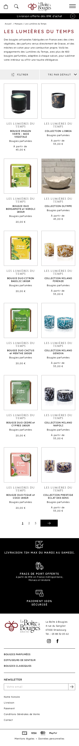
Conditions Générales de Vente (22, 714)
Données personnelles (51, 738)
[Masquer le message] (72, 16)
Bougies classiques (17, 665)
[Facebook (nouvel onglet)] (57, 641)
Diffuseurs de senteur (20, 660)
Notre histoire (12, 696)
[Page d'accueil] (39, 6)
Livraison (9, 702)
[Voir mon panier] (6, 6)
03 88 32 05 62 (60, 633)
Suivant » (49, 523)
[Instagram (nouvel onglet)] (49, 641)
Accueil (8, 24)
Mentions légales (25, 738)
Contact (8, 719)
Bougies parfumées (17, 654)
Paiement (9, 708)
